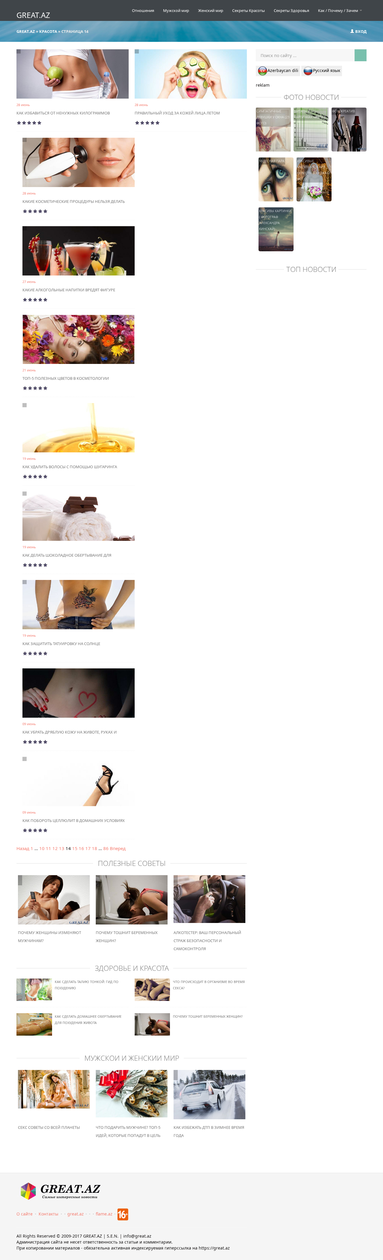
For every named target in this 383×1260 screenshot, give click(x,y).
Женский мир (210, 10)
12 (55, 848)
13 (61, 848)
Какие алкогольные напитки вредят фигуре (68, 290)
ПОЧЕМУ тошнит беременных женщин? (208, 1016)
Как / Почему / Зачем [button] (338, 10)
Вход (360, 31)
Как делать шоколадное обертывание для (66, 555)
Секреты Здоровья (291, 10)
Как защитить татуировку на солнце (61, 643)
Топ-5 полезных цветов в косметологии (65, 378)
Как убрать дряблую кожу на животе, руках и (69, 732)
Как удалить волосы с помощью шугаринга (69, 466)
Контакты (48, 1214)
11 (48, 848)
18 (94, 848)
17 (88, 848)
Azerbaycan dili (283, 70)
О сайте (24, 1214)
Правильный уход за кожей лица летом (177, 113)
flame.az (104, 1214)
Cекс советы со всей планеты (49, 1127)
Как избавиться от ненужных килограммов (63, 113)
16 (81, 848)
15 (74, 848)
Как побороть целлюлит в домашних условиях (73, 820)
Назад (22, 848)
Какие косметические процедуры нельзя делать (73, 201)
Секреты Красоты (248, 10)
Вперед (118, 848)
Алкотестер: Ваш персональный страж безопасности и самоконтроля (207, 940)
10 (42, 848)
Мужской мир (176, 10)
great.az (75, 1214)
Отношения (143, 10)
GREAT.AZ (33, 15)
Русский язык (326, 70)
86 (106, 848)
